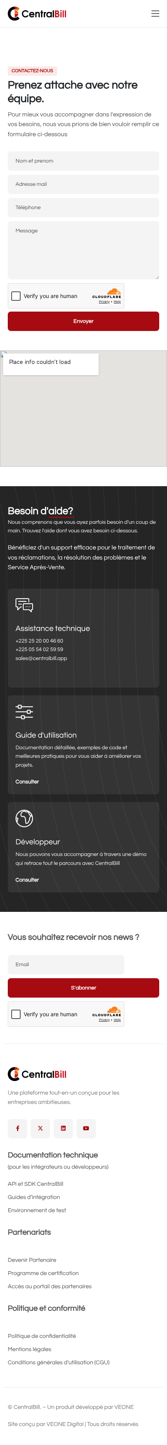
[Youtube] (86, 1128)
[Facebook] (17, 1128)
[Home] (37, 13)
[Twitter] (40, 1128)
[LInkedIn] (63, 1128)
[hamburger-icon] (155, 13)
